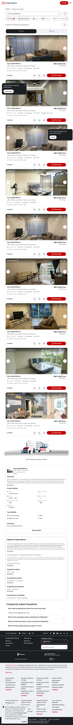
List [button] (22, 31)
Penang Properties (57, 687)
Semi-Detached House (46, 545)
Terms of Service (32, 719)
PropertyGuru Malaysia (10, 679)
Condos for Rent (41, 709)
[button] (11, 485)
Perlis (8, 572)
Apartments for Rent (40, 705)
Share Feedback (28, 643)
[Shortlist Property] (64, 37)
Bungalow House (57, 545)
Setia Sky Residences (58, 705)
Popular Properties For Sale (27, 679)
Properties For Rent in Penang (42, 687)
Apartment (36, 545)
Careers (8, 645)
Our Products (9, 643)
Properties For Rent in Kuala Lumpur (42, 692)
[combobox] (33, 14)
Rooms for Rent (41, 711)
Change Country (46, 638)
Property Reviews (11, 682)
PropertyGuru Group (12, 638)
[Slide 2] (33, 59)
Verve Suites (55, 707)
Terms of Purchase (54, 719)
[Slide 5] (37, 59)
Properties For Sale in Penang (27, 687)
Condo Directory (10, 685)
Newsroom (27, 641)
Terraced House (19, 545)
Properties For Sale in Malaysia (27, 683)
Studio (9, 589)
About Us (8, 641)
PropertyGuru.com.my (12, 665)
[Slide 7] (40, 148)
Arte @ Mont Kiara (57, 709)
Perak (12, 572)
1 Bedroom (15, 589)
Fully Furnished (11, 598)
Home (8, 9)
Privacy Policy (23, 713)
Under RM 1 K (19, 580)
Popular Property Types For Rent (42, 701)
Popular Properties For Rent (42, 679)
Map (53, 31)
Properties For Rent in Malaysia (42, 683)
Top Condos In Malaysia (57, 701)
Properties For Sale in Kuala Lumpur (27, 692)
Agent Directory (10, 687)
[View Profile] (10, 37)
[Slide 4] (36, 59)
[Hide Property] (60, 37)
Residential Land (12, 546)
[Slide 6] (39, 59)
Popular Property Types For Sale (26, 701)
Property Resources (12, 700)
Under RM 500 (11, 580)
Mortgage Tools (10, 703)
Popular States (57, 678)
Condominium (28, 545)
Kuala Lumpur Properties (56, 681)
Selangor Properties (58, 685)
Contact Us (27, 638)
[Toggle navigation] (70, 3)
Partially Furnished (22, 598)
